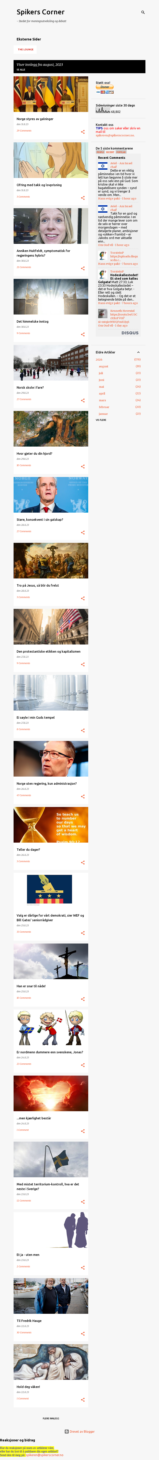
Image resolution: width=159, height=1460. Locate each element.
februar (104, 407)
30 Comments (24, 1332)
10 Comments (24, 465)
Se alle (21, 69)
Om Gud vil (105, 245)
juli (101, 373)
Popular (121, 152)
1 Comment (23, 1129)
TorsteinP (117, 252)
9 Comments (23, 333)
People (100, 152)
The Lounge (26, 49)
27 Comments (24, 399)
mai (101, 386)
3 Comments (23, 196)
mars (102, 400)
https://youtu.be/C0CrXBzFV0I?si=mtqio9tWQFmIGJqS (117, 318)
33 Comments (24, 931)
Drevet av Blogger (82, 1431)
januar (103, 414)
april (102, 393)
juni (101, 380)
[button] (82, 132)
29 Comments (24, 130)
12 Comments (24, 1200)
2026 (99, 359)
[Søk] (143, 12)
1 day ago (121, 325)
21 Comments (24, 267)
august (103, 366)
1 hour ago (129, 198)
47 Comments (24, 795)
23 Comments (24, 1063)
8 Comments (23, 729)
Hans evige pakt (109, 198)
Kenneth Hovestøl (122, 311)
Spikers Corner (41, 12)
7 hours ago (130, 264)
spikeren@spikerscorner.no (115, 135)
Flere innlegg (51, 1418)
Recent (110, 152)
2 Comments (23, 1266)
